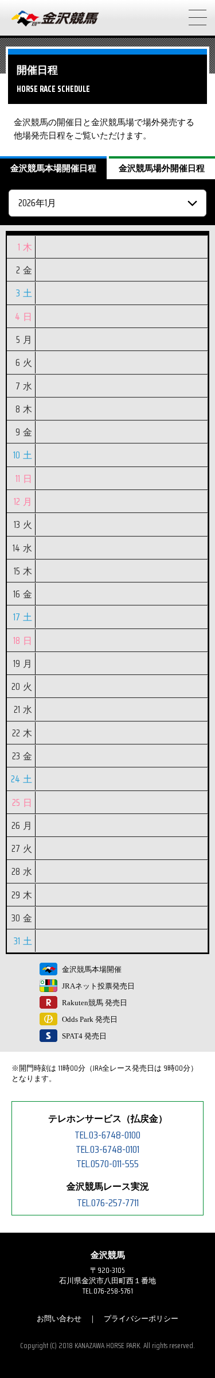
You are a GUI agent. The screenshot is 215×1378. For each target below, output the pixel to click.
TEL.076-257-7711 (108, 1203)
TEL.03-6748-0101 (107, 1149)
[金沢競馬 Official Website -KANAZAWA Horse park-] (55, 19)
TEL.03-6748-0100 (107, 1135)
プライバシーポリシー (141, 1319)
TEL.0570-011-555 (107, 1164)
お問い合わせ (59, 1319)
